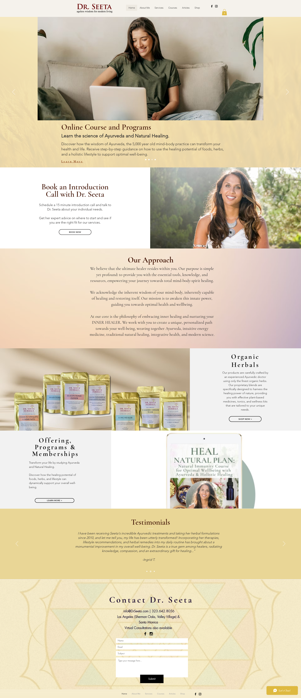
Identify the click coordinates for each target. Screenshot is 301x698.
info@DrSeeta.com (135, 611)
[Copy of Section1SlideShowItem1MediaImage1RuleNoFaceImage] (150, 571)
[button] (224, 12)
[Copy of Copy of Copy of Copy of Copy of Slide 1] (152, 159)
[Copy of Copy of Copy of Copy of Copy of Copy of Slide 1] (149, 159)
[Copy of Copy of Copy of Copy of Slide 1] (145, 159)
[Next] (287, 92)
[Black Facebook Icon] (212, 6)
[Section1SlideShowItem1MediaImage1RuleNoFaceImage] (146, 571)
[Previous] (13, 92)
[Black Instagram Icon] (216, 6)
